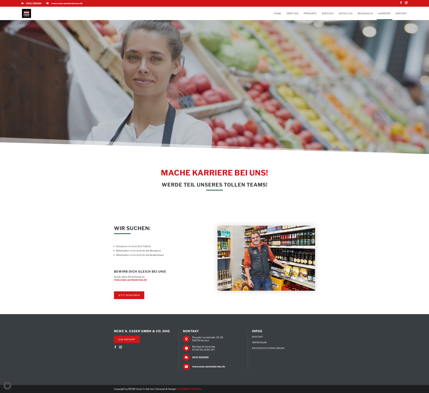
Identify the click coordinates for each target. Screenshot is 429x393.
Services (328, 13)
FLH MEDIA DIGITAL (189, 388)
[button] (7, 385)
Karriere (384, 13)
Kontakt (401, 13)
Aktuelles (346, 13)
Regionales (365, 13)
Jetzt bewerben (129, 295)
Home (277, 13)
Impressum (259, 342)
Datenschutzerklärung (268, 348)
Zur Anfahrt (126, 339)
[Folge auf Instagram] (406, 3)
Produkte (310, 13)
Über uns (292, 13)
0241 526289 (33, 3)
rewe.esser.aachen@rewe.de (67, 3)
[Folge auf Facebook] (401, 3)
